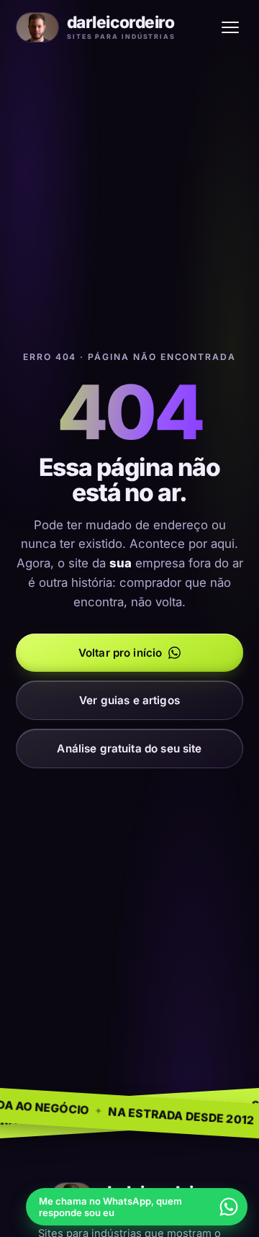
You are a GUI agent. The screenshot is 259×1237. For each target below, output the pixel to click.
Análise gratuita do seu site (129, 748)
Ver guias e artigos (129, 700)
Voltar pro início (120, 653)
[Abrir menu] (230, 27)
